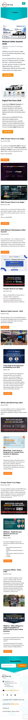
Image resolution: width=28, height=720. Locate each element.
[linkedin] (11, 695)
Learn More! (7, 75)
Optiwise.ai (6, 298)
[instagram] (15, 695)
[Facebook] (3, 695)
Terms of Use (15, 711)
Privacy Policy (7, 711)
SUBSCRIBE (22, 665)
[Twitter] (7, 695)
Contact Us (6, 708)
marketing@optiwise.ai (11, 690)
